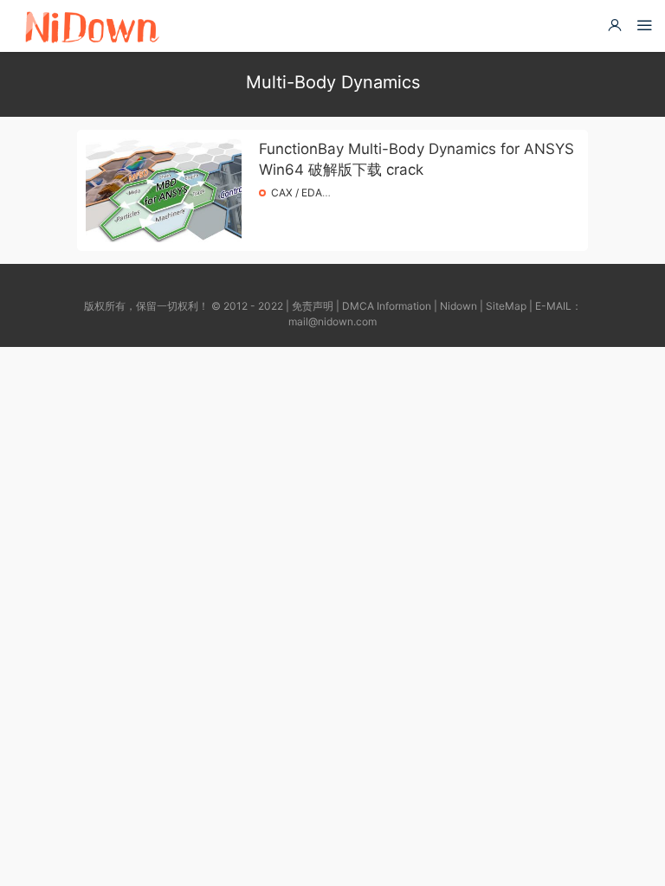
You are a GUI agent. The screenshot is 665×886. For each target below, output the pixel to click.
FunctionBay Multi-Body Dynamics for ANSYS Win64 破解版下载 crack (416, 159)
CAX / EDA (296, 192)
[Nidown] (91, 26)
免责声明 (312, 305)
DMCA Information (386, 305)
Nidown (458, 305)
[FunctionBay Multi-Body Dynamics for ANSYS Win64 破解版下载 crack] (164, 190)
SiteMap (506, 305)
